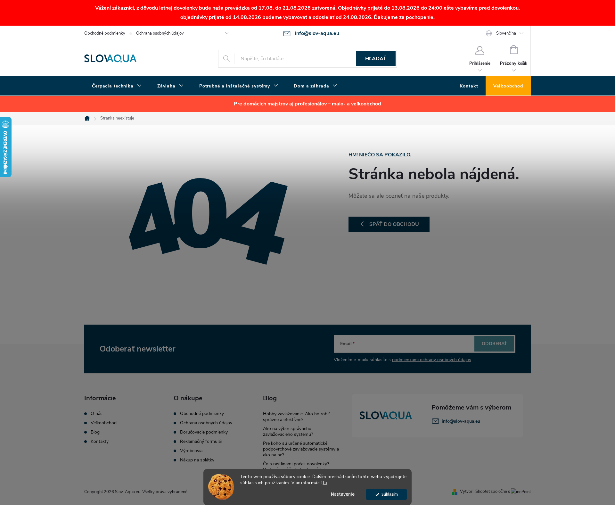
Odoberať (494, 344)
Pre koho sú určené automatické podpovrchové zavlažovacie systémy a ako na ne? (301, 449)
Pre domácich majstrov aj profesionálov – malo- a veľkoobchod (307, 103)
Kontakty (100, 441)
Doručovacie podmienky (204, 432)
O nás (96, 413)
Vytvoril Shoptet (475, 491)
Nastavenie (343, 494)
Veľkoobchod (104, 423)
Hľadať (375, 58)
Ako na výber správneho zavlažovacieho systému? (288, 431)
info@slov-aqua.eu (461, 421)
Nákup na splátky (197, 460)
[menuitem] (117, 86)
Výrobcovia (191, 450)
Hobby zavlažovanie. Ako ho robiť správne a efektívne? (296, 417)
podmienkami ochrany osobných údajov (431, 360)
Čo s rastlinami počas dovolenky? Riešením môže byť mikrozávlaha (296, 467)
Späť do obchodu (394, 224)
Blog (95, 432)
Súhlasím (389, 494)
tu (325, 483)
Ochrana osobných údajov (160, 33)
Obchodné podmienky (104, 33)
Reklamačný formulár (201, 441)
